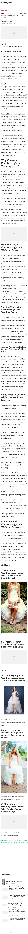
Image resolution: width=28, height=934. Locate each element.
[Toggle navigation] (25, 2)
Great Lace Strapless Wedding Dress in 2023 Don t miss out (14, 880)
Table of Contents (12, 51)
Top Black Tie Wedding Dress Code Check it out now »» (21, 842)
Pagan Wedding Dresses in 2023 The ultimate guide (17, 895)
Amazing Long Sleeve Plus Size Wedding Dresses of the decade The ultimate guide (17, 903)
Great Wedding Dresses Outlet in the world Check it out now (17, 911)
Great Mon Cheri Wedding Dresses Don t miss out (17, 918)
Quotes (3, 10)
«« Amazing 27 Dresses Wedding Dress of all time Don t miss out (6, 842)
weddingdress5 (5, 932)
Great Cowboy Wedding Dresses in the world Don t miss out (17, 888)
